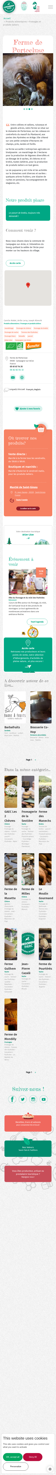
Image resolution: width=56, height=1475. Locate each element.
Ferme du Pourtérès (45, 966)
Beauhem (8, 984)
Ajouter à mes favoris (30, 408)
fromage (7, 827)
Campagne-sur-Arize (23, 340)
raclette (7, 982)
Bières (41, 738)
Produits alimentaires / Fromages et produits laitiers (22, 324)
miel (13, 911)
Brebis (41, 824)
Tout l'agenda (37, 622)
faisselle (22, 336)
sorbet (20, 733)
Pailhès (16, 735)
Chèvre (7, 824)
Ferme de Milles (28, 891)
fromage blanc (10, 336)
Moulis (24, 989)
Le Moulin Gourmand (46, 893)
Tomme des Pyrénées (29, 332)
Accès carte (15, 263)
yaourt (30, 336)
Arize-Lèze (28, 534)
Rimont (24, 909)
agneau (7, 904)
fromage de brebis (41, 328)
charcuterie (8, 906)
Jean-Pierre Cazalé (26, 968)
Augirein (42, 987)
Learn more (35, 1465)
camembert (43, 831)
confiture (13, 733)
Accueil (7, 18)
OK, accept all (12, 1457)
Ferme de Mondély (10, 1037)
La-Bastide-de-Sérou (10, 1057)
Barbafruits (12, 727)
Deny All (33, 1457)
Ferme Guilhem (10, 966)
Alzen (15, 841)
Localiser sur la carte (28, 509)
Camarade (8, 992)
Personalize (15, 1466)
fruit (6, 733)
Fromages (8, 1042)
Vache (24, 824)
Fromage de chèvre (23, 328)
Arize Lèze (8, 340)
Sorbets (7, 731)
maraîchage (9, 328)
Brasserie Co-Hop (39, 729)
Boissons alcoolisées (38, 735)
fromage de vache (11, 332)
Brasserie (34, 738)
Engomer (42, 919)
